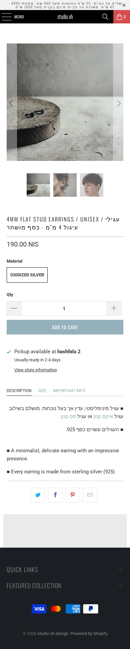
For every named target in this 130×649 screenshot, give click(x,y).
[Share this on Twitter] (38, 495)
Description (19, 390)
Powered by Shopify (89, 633)
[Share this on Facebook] (55, 495)
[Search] (105, 16)
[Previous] (11, 103)
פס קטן (69, 416)
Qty (10, 294)
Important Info (69, 390)
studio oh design (52, 633)
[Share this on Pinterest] (73, 495)
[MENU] (3, 16)
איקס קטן (103, 416)
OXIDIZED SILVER (27, 274)
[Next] (118, 103)
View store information (35, 369)
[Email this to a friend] (90, 495)
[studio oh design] (65, 16)
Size (42, 390)
